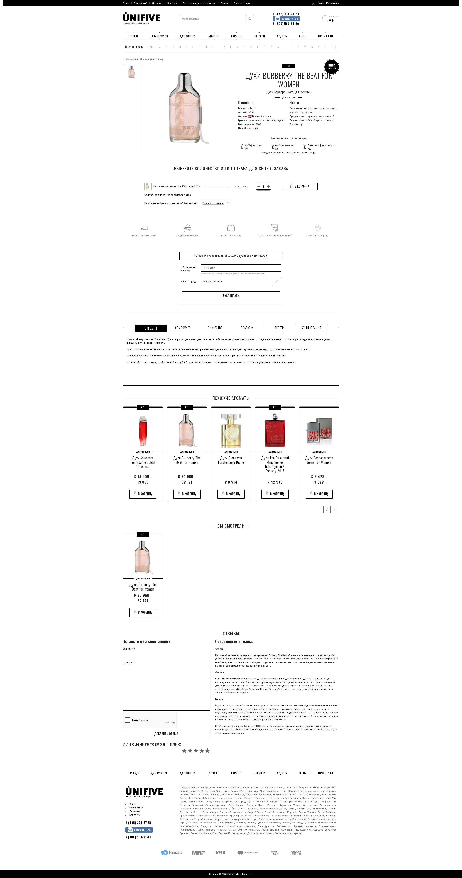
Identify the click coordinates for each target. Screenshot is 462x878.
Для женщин (188, 36)
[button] (215, 203)
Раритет (236, 36)
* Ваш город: (188, 281)
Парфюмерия (130, 59)
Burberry (160, 59)
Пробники (325, 36)
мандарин (307, 112)
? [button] (198, 186)
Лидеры (282, 36)
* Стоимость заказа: (188, 269)
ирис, (311, 116)
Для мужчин (159, 36)
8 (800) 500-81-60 (286, 23)
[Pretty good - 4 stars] (201, 750)
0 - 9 (334, 47)
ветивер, (329, 120)
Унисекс (214, 36)
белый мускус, (316, 120)
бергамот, (313, 108)
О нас (132, 804)
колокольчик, (322, 116)
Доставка (134, 811)
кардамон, (296, 112)
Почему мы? (136, 807)
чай (332, 116)
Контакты (134, 815)
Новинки (259, 36)
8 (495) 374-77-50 (286, 14)
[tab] (151, 327)
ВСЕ (152, 47)
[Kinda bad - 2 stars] (190, 750)
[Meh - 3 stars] (195, 750)
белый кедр (296, 124)
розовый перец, (328, 108)
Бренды (134, 36)
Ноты (302, 36)
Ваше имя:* (129, 648)
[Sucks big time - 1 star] (184, 750)
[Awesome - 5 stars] (207, 750)
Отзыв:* (127, 662)
